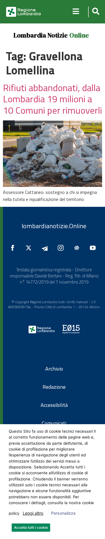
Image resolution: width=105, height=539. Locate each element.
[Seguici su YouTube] (94, 248)
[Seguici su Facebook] (14, 248)
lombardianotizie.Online (54, 226)
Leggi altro (33, 513)
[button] (95, 11)
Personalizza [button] (63, 513)
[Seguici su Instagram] (62, 248)
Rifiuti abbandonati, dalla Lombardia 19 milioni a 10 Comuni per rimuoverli (52, 99)
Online (79, 35)
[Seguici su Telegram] (46, 248)
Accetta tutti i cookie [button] (31, 527)
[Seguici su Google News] (78, 248)
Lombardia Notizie (40, 35)
